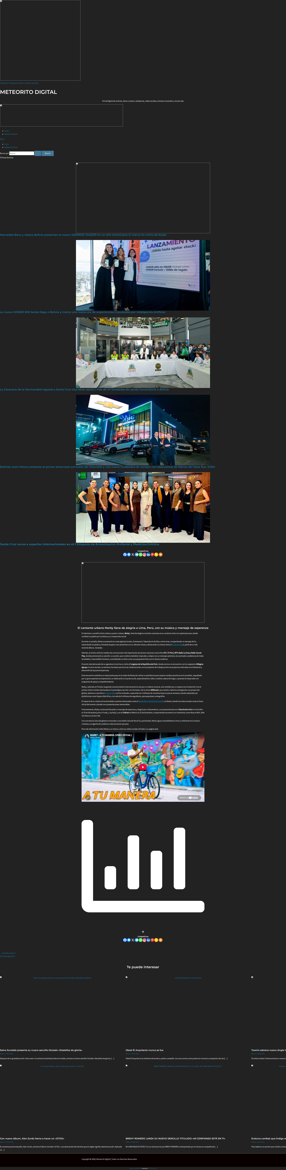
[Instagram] (144, 554)
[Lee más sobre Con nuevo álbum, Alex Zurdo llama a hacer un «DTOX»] (61, 1099)
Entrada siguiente (8, 956)
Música (2, 1054)
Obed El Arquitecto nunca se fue (144, 1050)
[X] (133, 554)
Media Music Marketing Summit (151, 701)
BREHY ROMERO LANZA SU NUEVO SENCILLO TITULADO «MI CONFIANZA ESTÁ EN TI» (175, 1138)
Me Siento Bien (177, 644)
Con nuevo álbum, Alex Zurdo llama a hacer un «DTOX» (32, 1138)
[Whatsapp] (141, 554)
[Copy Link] (156, 554)
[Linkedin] (148, 554)
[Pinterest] (152, 554)
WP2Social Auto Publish (135, 1168)
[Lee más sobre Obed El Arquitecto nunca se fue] (187, 1011)
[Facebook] (125, 554)
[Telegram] (137, 554)
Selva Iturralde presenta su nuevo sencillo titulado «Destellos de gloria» (41, 1050)
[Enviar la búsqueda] (38, 153)
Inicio (6, 131)
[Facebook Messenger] (129, 554)
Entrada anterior (7, 953)
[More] (160, 554)
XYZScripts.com (152, 1168)
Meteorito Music (11, 134)
